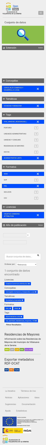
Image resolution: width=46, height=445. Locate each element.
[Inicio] (12, 8)
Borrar (40, 48)
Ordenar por (9, 264)
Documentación (28, 404)
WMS (7, 349)
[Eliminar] (29, 284)
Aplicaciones (23, 397)
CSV (17, 349)
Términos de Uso (28, 391)
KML (22, 349)
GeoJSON (28, 349)
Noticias (8, 397)
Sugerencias (10, 404)
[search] (38, 255)
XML (11, 370)
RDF (6, 370)
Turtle (17, 370)
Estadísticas (21, 411)
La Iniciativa (10, 391)
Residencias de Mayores (21, 334)
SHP (12, 349)
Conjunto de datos (15, 22)
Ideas (36, 397)
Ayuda (7, 411)
